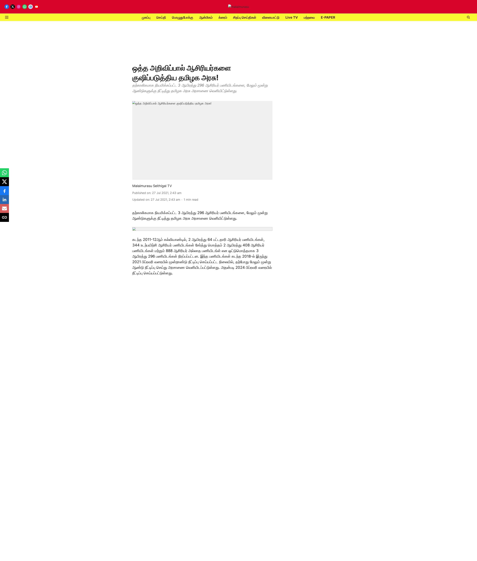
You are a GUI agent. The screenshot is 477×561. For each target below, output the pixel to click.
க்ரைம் (223, 17)
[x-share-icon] (4, 183)
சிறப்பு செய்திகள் (244, 17)
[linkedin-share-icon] (4, 201)
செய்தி (161, 17)
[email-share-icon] (4, 210)
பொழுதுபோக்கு (182, 17)
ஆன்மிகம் (206, 17)
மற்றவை (309, 17)
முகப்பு (146, 17)
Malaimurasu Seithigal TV (152, 186)
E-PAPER (328, 17)
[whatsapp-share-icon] (4, 174)
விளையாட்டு (270, 17)
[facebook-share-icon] (4, 192)
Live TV (291, 17)
